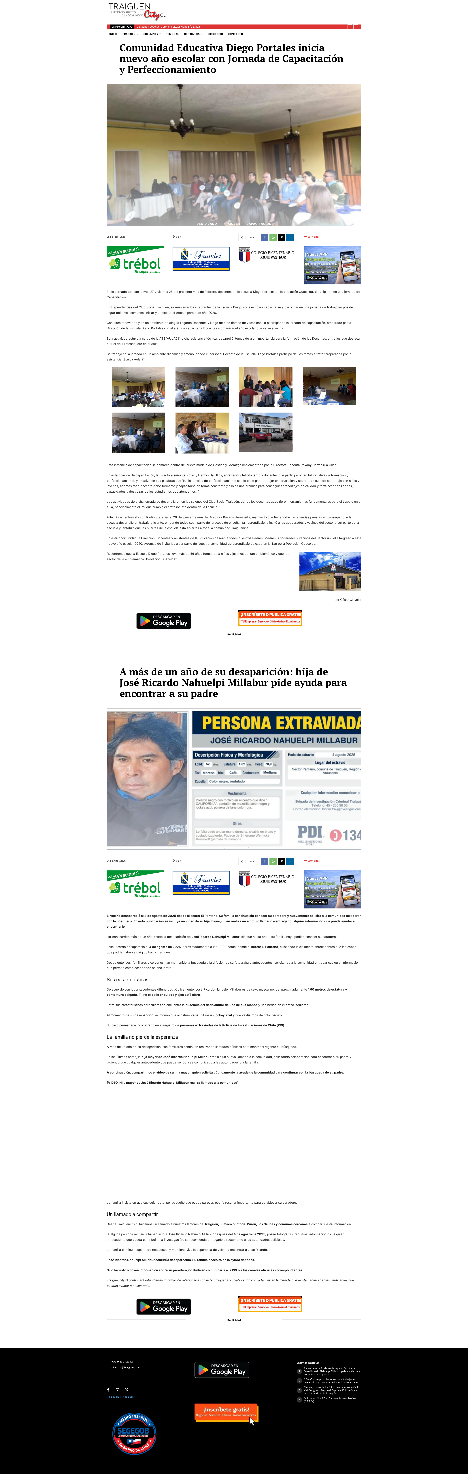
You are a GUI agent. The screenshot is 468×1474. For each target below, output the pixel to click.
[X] (281, 237)
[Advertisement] (261, 8)
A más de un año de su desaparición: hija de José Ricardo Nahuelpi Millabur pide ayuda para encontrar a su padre (204, 26)
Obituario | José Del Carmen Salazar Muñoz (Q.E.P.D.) (330, 1400)
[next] (355, 26)
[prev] (350, 26)
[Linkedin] (290, 237)
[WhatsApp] (273, 237)
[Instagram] (117, 1390)
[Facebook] (264, 237)
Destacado (207, 223)
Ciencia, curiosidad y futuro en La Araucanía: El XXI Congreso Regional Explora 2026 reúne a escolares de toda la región (331, 1390)
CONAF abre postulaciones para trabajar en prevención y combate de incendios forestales (331, 1381)
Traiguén (231, 223)
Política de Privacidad (120, 1396)
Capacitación (258, 223)
